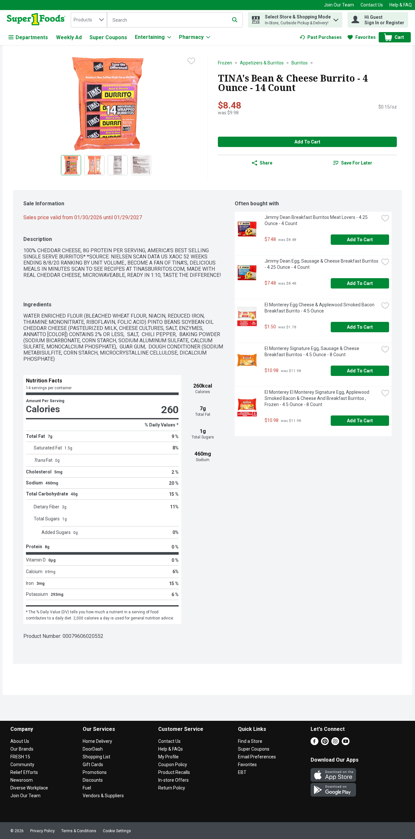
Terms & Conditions (78, 831)
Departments (32, 37)
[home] (37, 20)
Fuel (87, 787)
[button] (335, 18)
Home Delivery (97, 741)
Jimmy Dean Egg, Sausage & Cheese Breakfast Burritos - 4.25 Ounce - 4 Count (322, 264)
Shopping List (96, 756)
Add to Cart (307, 141)
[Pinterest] (325, 743)
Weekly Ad (69, 37)
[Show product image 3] (118, 165)
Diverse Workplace (29, 787)
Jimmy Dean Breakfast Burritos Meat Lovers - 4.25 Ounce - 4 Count (317, 220)
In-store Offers (173, 780)
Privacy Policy (42, 831)
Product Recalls (174, 772)
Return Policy (171, 787)
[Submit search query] (235, 20)
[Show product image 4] (141, 165)
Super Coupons (108, 37)
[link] (321, 37)
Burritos (299, 62)
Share (266, 162)
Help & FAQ (400, 4)
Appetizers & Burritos (262, 62)
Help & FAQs (170, 749)
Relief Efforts (24, 772)
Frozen (225, 62)
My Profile (168, 756)
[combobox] (89, 20)
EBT (242, 772)
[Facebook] (314, 743)
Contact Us (372, 4)
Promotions (95, 772)
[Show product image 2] (94, 165)
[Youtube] (346, 743)
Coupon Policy (172, 764)
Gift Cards (93, 764)
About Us (19, 741)
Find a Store (250, 741)
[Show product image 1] (71, 165)
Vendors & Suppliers (103, 795)
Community (22, 764)
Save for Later (356, 162)
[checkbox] (191, 61)
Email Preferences (257, 756)
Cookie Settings (117, 831)
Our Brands (21, 749)
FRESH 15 (20, 756)
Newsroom (21, 780)
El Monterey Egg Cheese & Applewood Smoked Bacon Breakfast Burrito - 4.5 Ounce (320, 307)
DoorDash (93, 749)
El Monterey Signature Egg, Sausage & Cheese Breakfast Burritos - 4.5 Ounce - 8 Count (312, 351)
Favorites (247, 764)
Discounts (93, 780)
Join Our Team (339, 4)
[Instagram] (335, 743)
